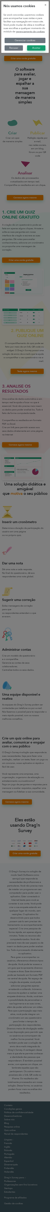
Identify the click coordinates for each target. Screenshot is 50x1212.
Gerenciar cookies (25, 40)
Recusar (13, 48)
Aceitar (36, 48)
